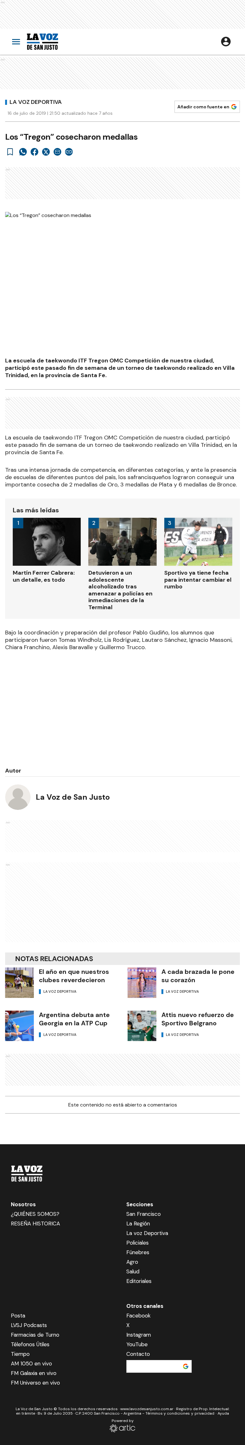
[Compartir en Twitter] (46, 152)
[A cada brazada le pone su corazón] (142, 982)
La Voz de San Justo (73, 797)
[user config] (226, 41)
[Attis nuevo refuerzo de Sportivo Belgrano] (142, 1026)
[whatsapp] (23, 152)
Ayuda (223, 1413)
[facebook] (34, 152)
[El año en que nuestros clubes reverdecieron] (19, 982)
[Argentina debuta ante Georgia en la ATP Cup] (19, 1026)
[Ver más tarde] (10, 152)
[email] (57, 152)
